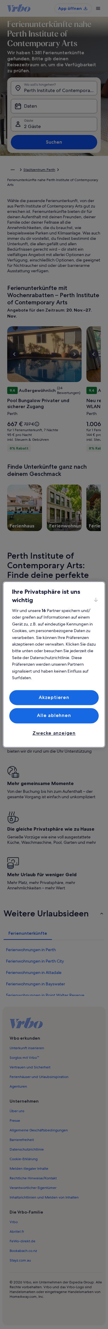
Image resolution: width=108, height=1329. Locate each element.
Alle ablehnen (54, 715)
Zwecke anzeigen (54, 733)
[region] (54, 664)
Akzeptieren (54, 697)
